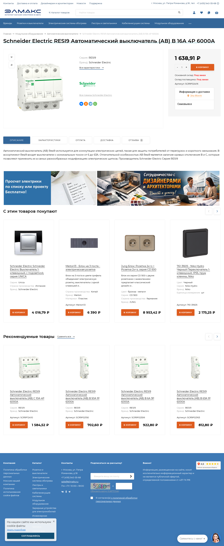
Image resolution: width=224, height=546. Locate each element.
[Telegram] (90, 104)
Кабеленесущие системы (41, 494)
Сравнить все (64, 336)
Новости (81, 3)
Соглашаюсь (30, 535)
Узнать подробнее (16, 530)
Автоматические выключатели (62, 34)
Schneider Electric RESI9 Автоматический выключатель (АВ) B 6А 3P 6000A (137, 396)
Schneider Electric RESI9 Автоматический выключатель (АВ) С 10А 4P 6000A (27, 396)
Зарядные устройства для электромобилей (44, 510)
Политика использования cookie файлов (11, 492)
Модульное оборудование (29, 34)
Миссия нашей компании (11, 482)
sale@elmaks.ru (69, 481)
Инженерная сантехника (39, 517)
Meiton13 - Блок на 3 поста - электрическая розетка (83, 267)
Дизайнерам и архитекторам (57, 3)
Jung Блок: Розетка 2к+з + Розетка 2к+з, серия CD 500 (138, 267)
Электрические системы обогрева (42, 479)
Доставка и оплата (27, 3)
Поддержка (95, 3)
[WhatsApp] (95, 104)
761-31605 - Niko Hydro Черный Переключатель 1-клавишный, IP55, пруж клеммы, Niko (193, 271)
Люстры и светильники (39, 487)
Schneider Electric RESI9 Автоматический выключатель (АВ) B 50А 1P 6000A (83, 396)
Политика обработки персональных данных (15, 473)
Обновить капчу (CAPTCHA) (105, 491)
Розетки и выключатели (39, 471)
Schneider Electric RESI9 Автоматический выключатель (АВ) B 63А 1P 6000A (194, 396)
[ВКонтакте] (81, 104)
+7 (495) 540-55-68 (206, 3)
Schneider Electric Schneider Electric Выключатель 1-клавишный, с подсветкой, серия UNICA (27, 271)
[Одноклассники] (86, 104)
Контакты (8, 3)
